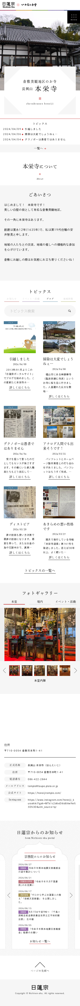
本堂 (14, 601)
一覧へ (38, 148)
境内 (40, 601)
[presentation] (9, 895)
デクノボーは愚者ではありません (45, 139)
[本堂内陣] (40, 634)
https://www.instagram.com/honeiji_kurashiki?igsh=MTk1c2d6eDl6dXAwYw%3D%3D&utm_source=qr (52, 803)
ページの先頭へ (40, 971)
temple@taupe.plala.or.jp (43, 786)
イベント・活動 (65, 601)
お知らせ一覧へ (40, 941)
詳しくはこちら (19, 387)
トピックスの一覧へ (40, 570)
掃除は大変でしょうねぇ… (41, 134)
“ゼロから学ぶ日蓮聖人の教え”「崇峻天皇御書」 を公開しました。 (39, 898)
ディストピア (20, 524)
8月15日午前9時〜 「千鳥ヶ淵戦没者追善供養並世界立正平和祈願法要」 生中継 (39, 915)
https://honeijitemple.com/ (44, 793)
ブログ (50, 299)
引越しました (33, 129)
